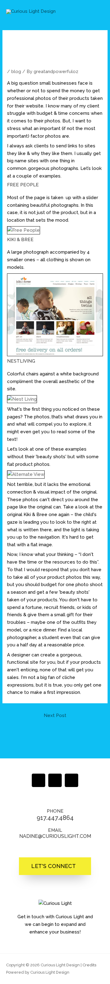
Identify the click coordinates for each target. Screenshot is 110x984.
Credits (89, 965)
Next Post (55, 715)
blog (16, 71)
